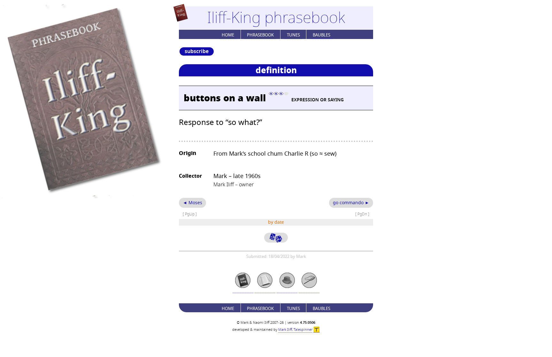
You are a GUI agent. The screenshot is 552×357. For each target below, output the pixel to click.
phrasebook (260, 35)
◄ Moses (192, 202)
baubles (321, 35)
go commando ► (351, 202)
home (228, 35)
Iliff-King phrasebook (276, 17)
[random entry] (276, 238)
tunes (293, 35)
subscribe (197, 51)
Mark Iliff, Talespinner (295, 329)
